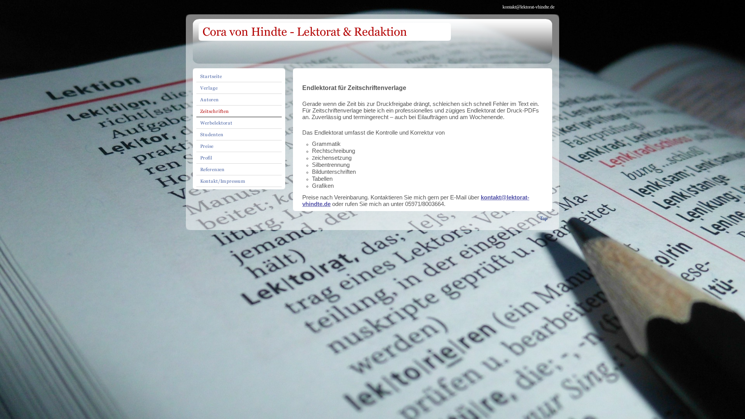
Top (543, 218)
